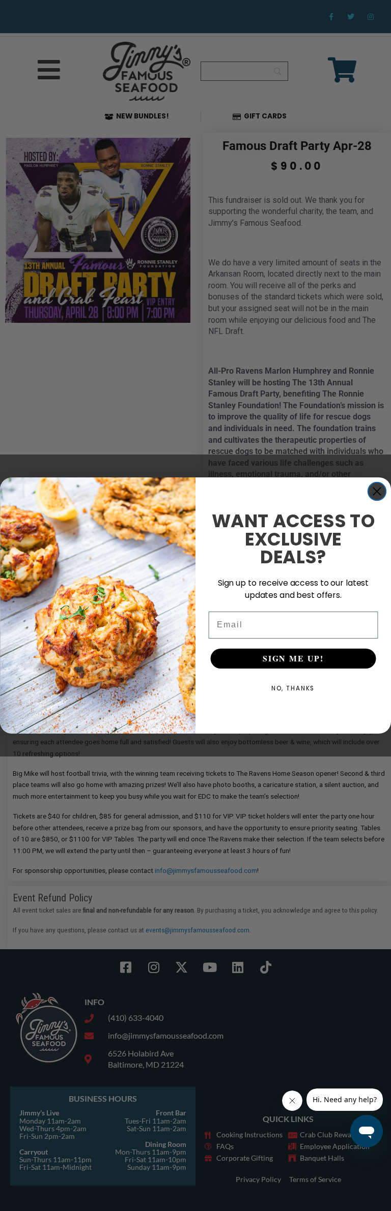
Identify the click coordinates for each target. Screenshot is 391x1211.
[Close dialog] (377, 491)
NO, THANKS (293, 688)
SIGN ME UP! (293, 658)
